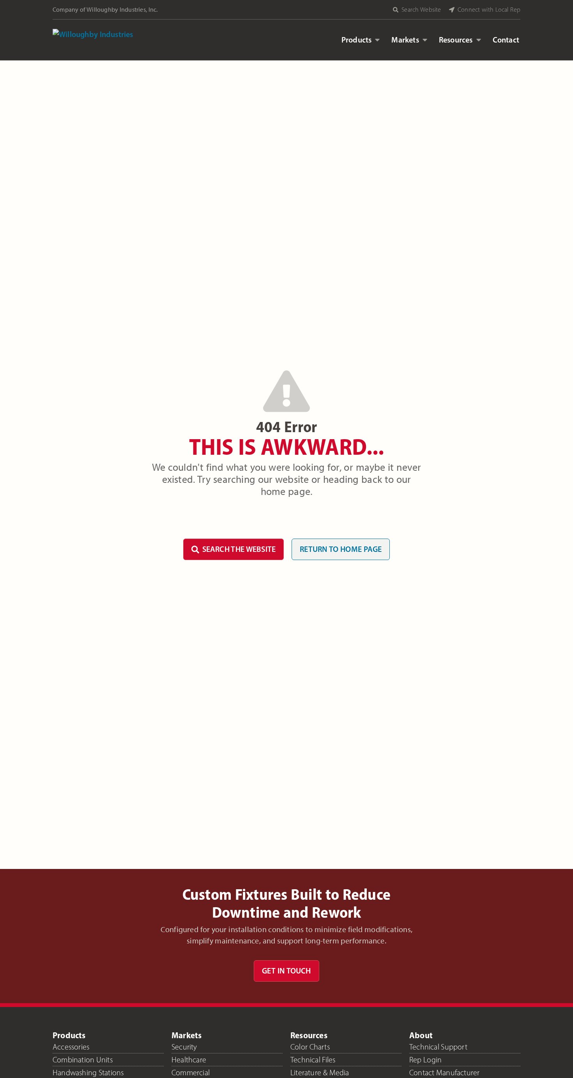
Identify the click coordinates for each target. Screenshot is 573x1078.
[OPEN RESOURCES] (479, 39)
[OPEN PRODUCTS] (377, 39)
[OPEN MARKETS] (425, 39)
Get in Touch (286, 970)
